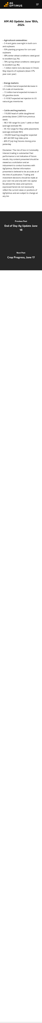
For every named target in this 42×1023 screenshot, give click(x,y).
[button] (37, 4)
